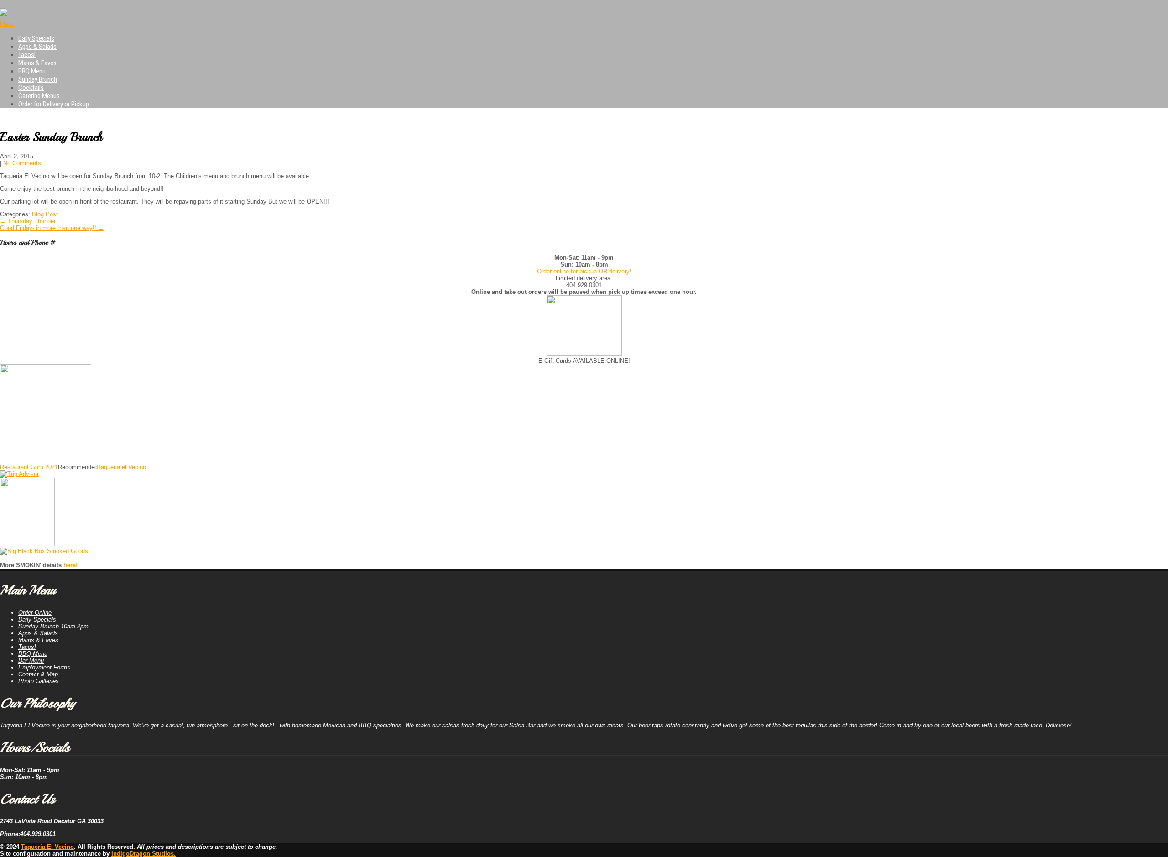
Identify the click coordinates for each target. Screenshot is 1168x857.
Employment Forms (44, 667)
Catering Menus (39, 96)
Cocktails (31, 88)
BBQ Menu (32, 71)
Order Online (35, 612)
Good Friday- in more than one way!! (52, 228)
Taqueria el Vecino (122, 467)
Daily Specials (36, 38)
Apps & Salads (37, 46)
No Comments (22, 163)
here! (70, 565)
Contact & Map (38, 674)
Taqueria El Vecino (47, 846)
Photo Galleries (38, 681)
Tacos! (27, 55)
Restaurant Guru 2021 (29, 467)
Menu (7, 24)
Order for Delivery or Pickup (53, 104)
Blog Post (45, 214)
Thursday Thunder (28, 221)
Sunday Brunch (37, 79)
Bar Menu (31, 660)
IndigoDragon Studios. (143, 853)
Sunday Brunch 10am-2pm (53, 626)
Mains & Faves (37, 63)
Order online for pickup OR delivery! (584, 271)
